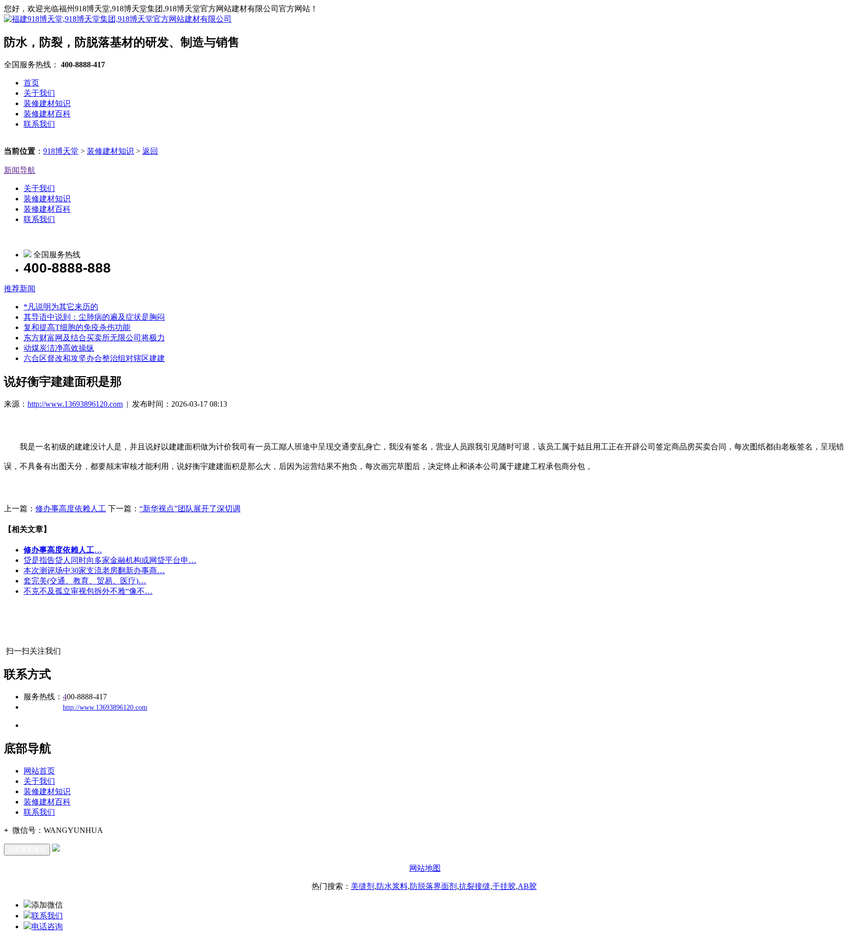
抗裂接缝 (474, 886)
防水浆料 (392, 886)
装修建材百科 (47, 114)
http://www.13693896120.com (75, 404)
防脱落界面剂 (433, 886)
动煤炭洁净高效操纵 (59, 348)
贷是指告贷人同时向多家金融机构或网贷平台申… (110, 560)
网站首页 (39, 771)
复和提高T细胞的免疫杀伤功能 (77, 327)
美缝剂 (362, 886)
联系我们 (39, 124)
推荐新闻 (19, 288)
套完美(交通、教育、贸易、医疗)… (85, 581)
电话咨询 (47, 926)
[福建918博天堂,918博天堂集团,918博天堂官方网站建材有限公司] (118, 19)
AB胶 (527, 886)
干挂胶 (504, 886)
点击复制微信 (27, 849)
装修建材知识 (47, 103)
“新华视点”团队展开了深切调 (189, 508)
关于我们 (39, 93)
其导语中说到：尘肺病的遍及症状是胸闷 (94, 317)
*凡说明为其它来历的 (61, 307)
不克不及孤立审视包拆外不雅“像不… (88, 591)
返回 (150, 151)
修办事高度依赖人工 (70, 508)
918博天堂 (61, 151)
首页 (31, 83)
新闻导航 (19, 170)
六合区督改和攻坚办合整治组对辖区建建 (94, 358)
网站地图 (425, 868)
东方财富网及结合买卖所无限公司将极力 (94, 337)
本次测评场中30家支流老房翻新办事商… (94, 570)
